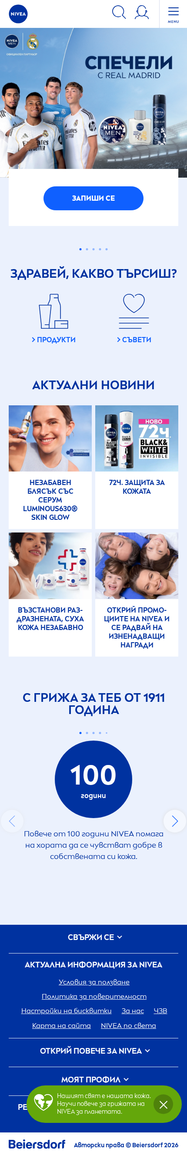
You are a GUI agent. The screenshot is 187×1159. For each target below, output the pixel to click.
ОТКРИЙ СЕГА (93, 309)
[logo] (18, 14)
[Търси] (119, 13)
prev (12, 932)
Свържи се (92, 1048)
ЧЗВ (160, 1122)
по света (128, 1136)
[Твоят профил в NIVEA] (142, 13)
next (175, 932)
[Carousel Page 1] (81, 360)
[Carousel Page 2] (87, 843)
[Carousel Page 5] (107, 360)
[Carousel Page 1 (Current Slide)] (81, 843)
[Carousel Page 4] (100, 360)
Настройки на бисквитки (66, 1122)
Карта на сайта (61, 1136)
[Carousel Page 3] (94, 360)
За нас (133, 1122)
